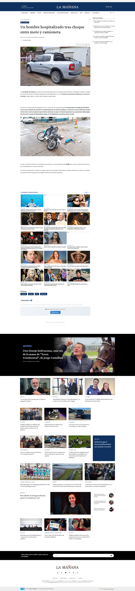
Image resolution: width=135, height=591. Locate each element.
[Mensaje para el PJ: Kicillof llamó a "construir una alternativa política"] (31, 524)
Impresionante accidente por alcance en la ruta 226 (54, 425)
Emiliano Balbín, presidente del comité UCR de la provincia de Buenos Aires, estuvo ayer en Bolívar (30, 427)
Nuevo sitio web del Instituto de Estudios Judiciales (54, 536)
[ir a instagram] (69, 572)
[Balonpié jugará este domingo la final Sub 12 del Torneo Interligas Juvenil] (35, 471)
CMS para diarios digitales (109, 589)
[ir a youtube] (65, 572)
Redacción (55, 578)
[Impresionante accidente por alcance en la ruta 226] (55, 414)
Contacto (80, 578)
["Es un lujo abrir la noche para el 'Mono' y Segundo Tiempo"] (35, 386)
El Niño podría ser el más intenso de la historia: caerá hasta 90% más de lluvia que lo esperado (67, 485)
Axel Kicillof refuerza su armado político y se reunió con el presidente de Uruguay (66, 400)
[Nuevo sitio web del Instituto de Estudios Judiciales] (55, 524)
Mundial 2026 (74, 12)
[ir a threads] (77, 572)
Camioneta (43, 294)
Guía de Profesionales (62, 12)
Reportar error (72, 578)
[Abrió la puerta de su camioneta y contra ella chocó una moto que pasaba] (55, 441)
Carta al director (63, 578)
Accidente (23, 294)
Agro (81, 12)
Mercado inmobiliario (49, 12)
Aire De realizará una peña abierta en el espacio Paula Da (30, 453)
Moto (37, 294)
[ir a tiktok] (73, 572)
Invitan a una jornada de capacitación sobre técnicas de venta (100, 495)
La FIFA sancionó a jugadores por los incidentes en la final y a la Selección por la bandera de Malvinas (79, 454)
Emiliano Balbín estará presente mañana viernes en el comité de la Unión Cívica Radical (79, 537)
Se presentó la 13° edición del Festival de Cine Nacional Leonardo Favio (99, 400)
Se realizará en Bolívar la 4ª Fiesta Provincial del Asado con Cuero (100, 502)
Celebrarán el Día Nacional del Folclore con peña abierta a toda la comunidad (98, 485)
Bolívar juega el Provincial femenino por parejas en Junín (103, 444)
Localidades (96, 12)
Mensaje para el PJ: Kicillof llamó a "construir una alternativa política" (30, 537)
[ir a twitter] (61, 572)
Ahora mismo (24, 12)
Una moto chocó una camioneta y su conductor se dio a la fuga (79, 425)
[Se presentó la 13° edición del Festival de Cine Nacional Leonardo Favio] (100, 386)
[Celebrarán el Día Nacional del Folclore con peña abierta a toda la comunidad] (100, 471)
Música (39, 12)
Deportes (87, 12)
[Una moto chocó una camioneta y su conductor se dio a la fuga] (80, 414)
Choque (31, 294)
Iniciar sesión (55, 312)
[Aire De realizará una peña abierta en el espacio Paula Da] (31, 441)
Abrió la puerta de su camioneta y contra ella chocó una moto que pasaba (55, 454)
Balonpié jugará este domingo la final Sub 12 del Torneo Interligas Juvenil (35, 485)
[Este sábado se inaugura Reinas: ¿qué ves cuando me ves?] (70, 503)
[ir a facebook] (57, 572)
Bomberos (32, 12)
